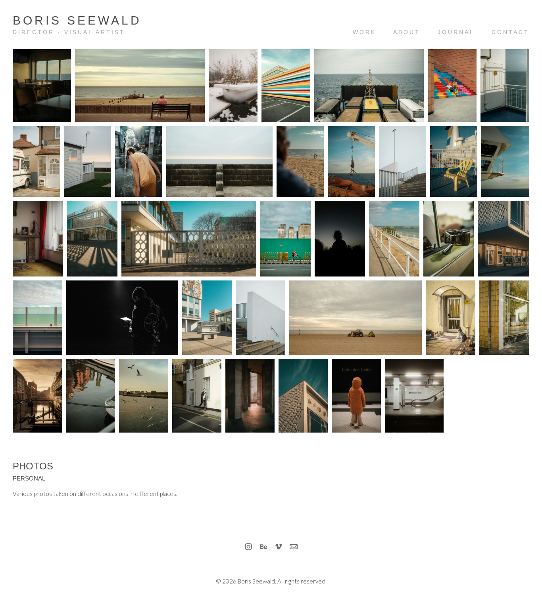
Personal (29, 478)
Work (364, 32)
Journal (456, 32)
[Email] (293, 546)
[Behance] (263, 546)
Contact (510, 32)
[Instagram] (248, 546)
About (406, 32)
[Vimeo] (278, 546)
